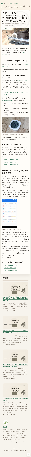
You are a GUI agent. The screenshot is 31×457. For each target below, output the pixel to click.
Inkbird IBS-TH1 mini (22, 80)
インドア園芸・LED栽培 (11, 3)
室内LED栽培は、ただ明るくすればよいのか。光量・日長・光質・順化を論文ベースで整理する (15, 298)
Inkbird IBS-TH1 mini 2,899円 (11, 159)
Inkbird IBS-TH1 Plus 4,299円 (11, 164)
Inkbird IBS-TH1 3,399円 (10, 162)
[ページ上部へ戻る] (28, 454)
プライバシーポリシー (15, 448)
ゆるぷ (26, 23)
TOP (2, 3)
